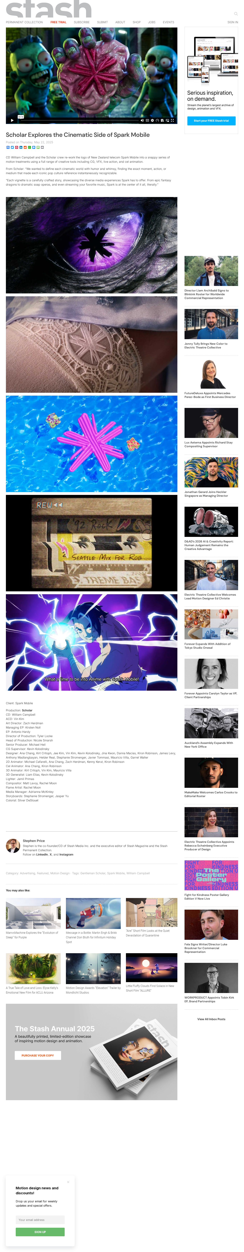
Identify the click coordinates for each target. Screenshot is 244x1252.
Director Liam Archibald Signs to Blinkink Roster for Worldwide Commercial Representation (207, 294)
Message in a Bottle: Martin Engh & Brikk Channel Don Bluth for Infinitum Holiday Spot (91, 937)
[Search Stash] (235, 13)
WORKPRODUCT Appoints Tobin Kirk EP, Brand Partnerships (209, 999)
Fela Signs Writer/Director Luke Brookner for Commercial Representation (206, 948)
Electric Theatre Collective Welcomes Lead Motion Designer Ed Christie (210, 596)
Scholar (27, 710)
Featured (43, 873)
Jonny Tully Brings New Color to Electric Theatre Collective (206, 345)
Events (168, 22)
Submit (102, 22)
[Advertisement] (211, 197)
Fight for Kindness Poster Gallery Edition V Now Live (207, 897)
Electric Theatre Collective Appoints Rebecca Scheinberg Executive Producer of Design (209, 845)
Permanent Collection (24, 22)
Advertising (27, 873)
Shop (137, 22)
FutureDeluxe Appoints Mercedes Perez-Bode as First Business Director (210, 395)
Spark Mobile (116, 873)
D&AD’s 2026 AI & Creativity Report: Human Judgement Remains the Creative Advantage (209, 545)
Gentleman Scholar (92, 873)
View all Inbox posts (211, 1019)
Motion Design (59, 873)
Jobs (151, 22)
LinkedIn (42, 854)
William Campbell (138, 873)
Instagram (66, 854)
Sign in (233, 22)
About (120, 22)
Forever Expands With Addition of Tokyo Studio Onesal (208, 646)
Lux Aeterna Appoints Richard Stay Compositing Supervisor (209, 444)
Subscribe (82, 22)
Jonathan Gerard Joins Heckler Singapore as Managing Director (206, 494)
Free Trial (58, 22)
